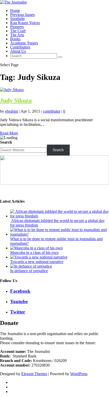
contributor (51, 111)
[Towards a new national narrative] (38, 257)
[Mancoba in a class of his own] (36, 248)
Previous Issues (22, 14)
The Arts (17, 35)
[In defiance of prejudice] (31, 266)
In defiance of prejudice (29, 271)
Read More (9, 133)
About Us (18, 51)
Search (6, 142)
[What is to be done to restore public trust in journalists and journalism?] (59, 234)
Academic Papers (24, 43)
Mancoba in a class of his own (34, 252)
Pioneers (17, 27)
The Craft (18, 31)
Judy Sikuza (16, 100)
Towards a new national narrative (36, 261)
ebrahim (11, 111)
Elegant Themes (34, 374)
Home (15, 10)
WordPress (78, 374)
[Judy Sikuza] (12, 90)
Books (15, 39)
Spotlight (17, 18)
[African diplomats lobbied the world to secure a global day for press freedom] (59, 216)
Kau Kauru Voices (25, 23)
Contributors (20, 47)
